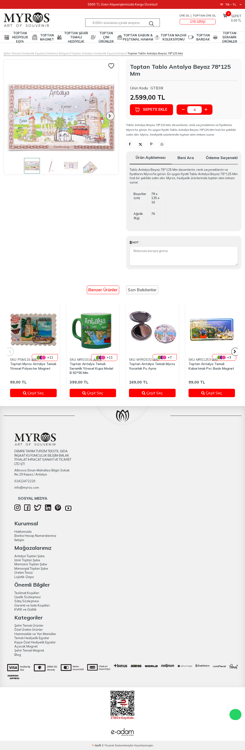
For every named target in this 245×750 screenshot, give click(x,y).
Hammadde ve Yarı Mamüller (35, 634)
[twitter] (37, 509)
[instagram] (17, 509)
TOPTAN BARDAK (203, 37)
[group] (61, 117)
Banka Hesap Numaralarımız (35, 536)
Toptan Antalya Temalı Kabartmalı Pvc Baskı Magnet (211, 366)
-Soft (97, 745)
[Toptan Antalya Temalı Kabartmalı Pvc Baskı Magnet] (211, 329)
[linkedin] (48, 509)
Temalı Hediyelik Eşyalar (31, 638)
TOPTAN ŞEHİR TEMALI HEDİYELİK (76, 37)
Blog (17, 655)
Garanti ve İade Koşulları (32, 605)
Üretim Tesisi (23, 572)
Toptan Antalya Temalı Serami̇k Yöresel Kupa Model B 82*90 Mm (91, 368)
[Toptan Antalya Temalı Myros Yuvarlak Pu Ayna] (152, 329)
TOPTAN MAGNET (47, 37)
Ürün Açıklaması (151, 157)
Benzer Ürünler (103, 289)
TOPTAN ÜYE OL (204, 15)
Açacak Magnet (26, 646)
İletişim (19, 540)
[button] (110, 116)
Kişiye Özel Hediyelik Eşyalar (35, 642)
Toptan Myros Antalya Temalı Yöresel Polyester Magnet (33, 366)
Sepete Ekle (155, 109)
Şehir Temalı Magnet (29, 650)
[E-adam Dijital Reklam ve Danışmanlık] (122, 732)
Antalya (120, 53)
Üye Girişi (197, 21)
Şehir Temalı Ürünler (29, 625)
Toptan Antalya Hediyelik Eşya (92, 53)
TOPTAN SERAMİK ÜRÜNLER (229, 37)
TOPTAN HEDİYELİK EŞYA (20, 37)
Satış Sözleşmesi (26, 601)
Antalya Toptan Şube (29, 556)
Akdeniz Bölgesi (58, 53)
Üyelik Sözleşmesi (27, 597)
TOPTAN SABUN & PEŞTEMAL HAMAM (138, 37)
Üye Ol (184, 15)
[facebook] (27, 509)
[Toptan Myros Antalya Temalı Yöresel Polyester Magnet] (33, 329)
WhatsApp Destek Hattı (235, 714)
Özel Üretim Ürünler (28, 629)
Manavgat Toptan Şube (31, 568)
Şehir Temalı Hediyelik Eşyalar (24, 53)
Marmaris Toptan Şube (30, 564)
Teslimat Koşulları (26, 593)
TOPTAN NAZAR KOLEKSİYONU (173, 37)
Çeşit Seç (39, 392)
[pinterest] (58, 509)
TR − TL (230, 4)
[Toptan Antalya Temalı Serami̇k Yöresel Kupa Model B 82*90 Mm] (92, 329)
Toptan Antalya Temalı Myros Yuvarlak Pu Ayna (152, 366)
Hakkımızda (23, 531)
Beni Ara (186, 157)
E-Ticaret (108, 745)
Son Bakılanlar (142, 289)
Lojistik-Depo (24, 577)
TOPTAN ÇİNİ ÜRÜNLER (106, 37)
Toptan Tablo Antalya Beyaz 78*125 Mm (155, 53)
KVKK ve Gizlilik (25, 609)
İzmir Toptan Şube (27, 560)
